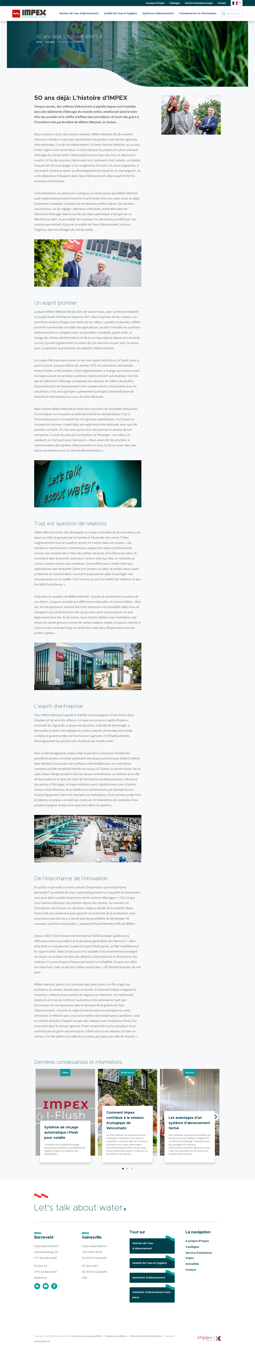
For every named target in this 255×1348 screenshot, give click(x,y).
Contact (222, 3)
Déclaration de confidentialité (146, 1336)
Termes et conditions (116, 1336)
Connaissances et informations (197, 13)
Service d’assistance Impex (199, 3)
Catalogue (174, 3)
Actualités (50, 42)
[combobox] (231, 13)
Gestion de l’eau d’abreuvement (79, 13)
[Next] (215, 1117)
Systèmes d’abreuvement (158, 13)
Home (39, 42)
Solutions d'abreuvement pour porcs (151, 1295)
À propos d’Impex (155, 3)
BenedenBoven (42, 1341)
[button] (236, 3)
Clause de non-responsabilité (86, 1336)
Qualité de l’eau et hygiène (120, 13)
